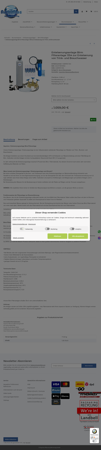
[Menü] (98, 429)
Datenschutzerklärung (20, 224)
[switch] (22, 229)
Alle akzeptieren (78, 236)
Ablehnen (57, 236)
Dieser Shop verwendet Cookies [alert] (50, 212)
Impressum (32, 224)
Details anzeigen (18, 238)
